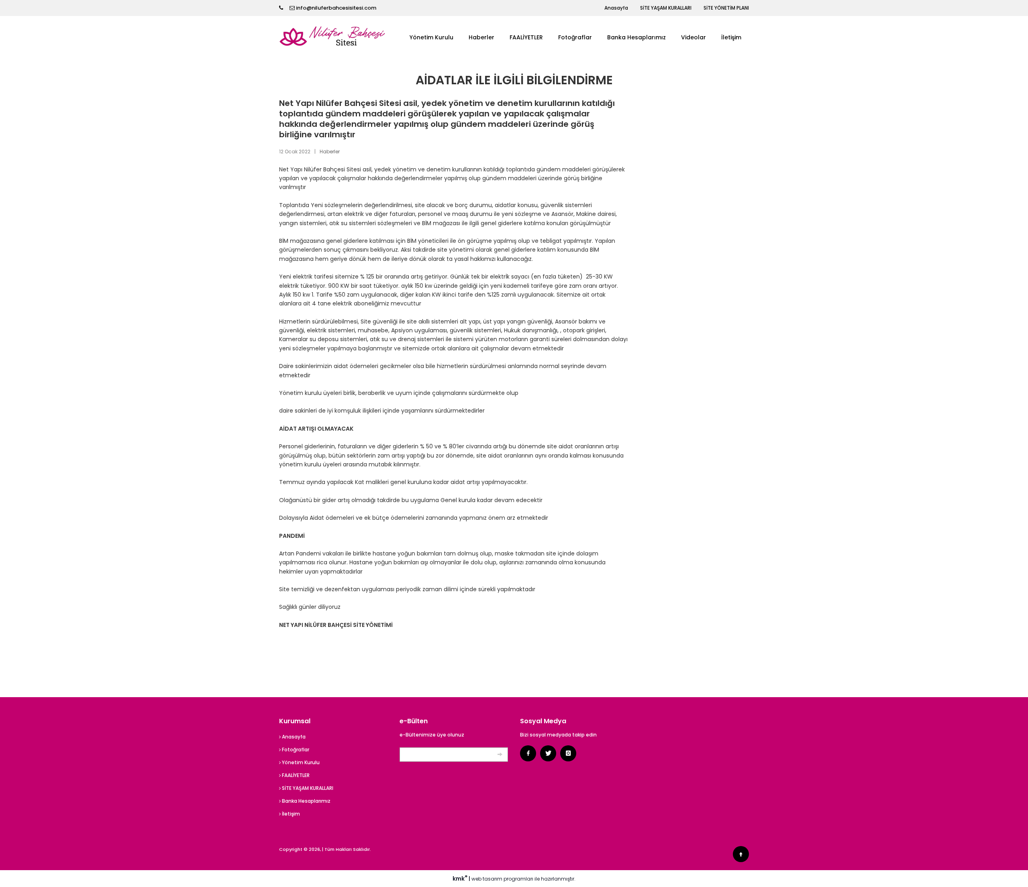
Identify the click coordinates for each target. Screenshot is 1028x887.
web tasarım (486, 878)
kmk (460, 879)
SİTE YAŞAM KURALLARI (665, 7)
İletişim (731, 37)
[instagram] (568, 753)
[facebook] (528, 753)
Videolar (693, 37)
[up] (741, 854)
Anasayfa (616, 7)
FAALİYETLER (526, 37)
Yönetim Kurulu (431, 37)
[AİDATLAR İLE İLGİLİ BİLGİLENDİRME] (333, 37)
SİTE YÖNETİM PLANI (726, 7)
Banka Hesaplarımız (636, 37)
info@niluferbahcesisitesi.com (336, 8)
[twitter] (548, 753)
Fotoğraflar (575, 37)
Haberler (481, 37)
